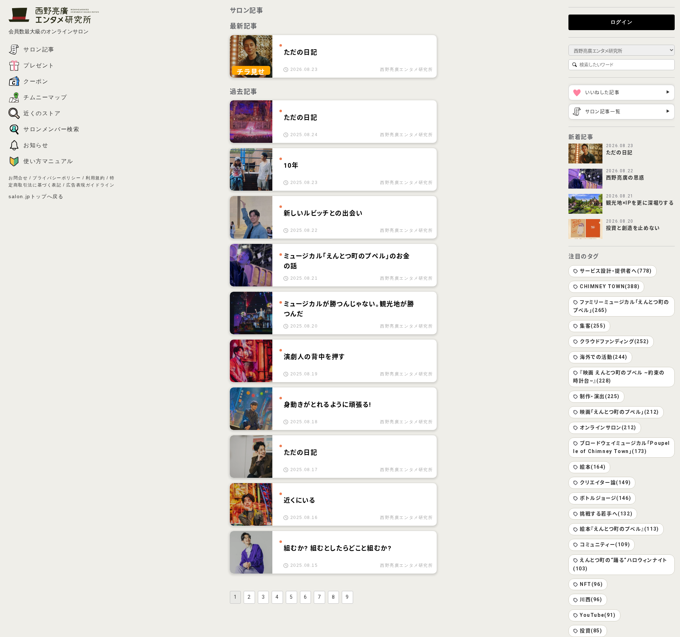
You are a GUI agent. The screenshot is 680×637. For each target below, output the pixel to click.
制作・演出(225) (600, 396)
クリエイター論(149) (605, 482)
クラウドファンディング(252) (614, 341)
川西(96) (591, 599)
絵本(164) (593, 467)
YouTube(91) (598, 615)
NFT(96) (591, 584)
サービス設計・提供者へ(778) (616, 271)
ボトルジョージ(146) (605, 498)
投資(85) (591, 630)
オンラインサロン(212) (608, 427)
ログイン (622, 22)
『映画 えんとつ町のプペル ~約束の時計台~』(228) (619, 377)
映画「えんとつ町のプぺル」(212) (619, 412)
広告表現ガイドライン (90, 185)
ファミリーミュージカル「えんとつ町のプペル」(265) (621, 306)
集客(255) (593, 326)
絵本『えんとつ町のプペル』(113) (619, 529)
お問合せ (18, 177)
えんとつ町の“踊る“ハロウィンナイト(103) (620, 564)
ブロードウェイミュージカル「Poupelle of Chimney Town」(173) (621, 447)
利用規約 (95, 177)
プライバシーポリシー (57, 177)
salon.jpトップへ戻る (35, 196)
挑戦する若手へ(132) (606, 513)
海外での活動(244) (604, 357)
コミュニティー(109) (605, 544)
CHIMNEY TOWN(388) (610, 286)
